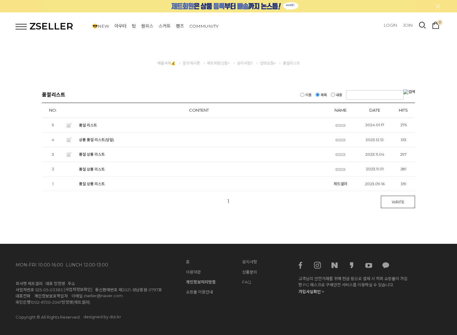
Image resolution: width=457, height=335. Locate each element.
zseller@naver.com (103, 295)
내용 (339, 95)
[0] (435, 24)
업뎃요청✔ (268, 63)
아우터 (120, 26)
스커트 (165, 26)
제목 (324, 95)
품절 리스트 (88, 125)
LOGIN (390, 25)
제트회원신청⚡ (218, 63)
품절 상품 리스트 (92, 154)
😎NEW (100, 26)
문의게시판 (191, 63)
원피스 (147, 26)
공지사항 (249, 261)
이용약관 (193, 272)
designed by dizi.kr (102, 316)
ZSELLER (51, 26)
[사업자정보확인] (78, 289)
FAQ (246, 281)
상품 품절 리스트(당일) (96, 139)
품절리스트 (291, 63)
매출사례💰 (166, 63)
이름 (308, 95)
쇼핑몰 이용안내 (199, 291)
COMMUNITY (204, 26)
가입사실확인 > (311, 291)
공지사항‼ (245, 63)
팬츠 (180, 26)
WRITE (398, 201)
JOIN (408, 25)
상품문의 (249, 272)
